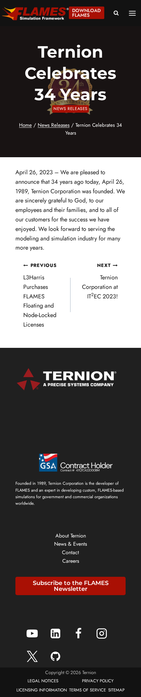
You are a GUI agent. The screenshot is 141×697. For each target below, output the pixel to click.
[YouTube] (32, 633)
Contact (70, 552)
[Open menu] (134, 13)
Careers (70, 561)
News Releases (70, 109)
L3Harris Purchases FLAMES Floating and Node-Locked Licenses (39, 295)
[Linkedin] (55, 633)
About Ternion (70, 535)
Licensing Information (41, 690)
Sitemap (116, 690)
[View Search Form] (116, 13)
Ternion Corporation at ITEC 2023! (100, 281)
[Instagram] (102, 633)
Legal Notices (43, 681)
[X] (32, 656)
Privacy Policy (97, 681)
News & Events (70, 544)
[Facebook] (78, 633)
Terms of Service (87, 690)
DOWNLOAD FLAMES (86, 12)
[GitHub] (55, 656)
